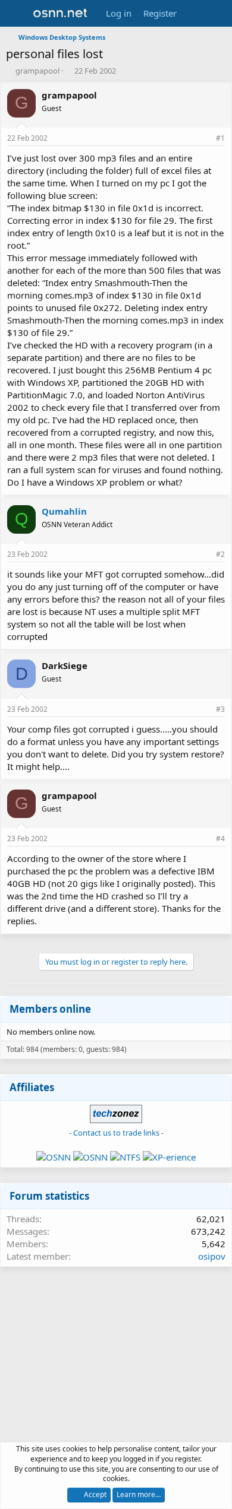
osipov (211, 1256)
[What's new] (194, 13)
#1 (220, 138)
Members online (50, 1009)
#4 (220, 838)
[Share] (204, 138)
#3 (220, 709)
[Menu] (16, 14)
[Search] (218, 13)
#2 (220, 554)
